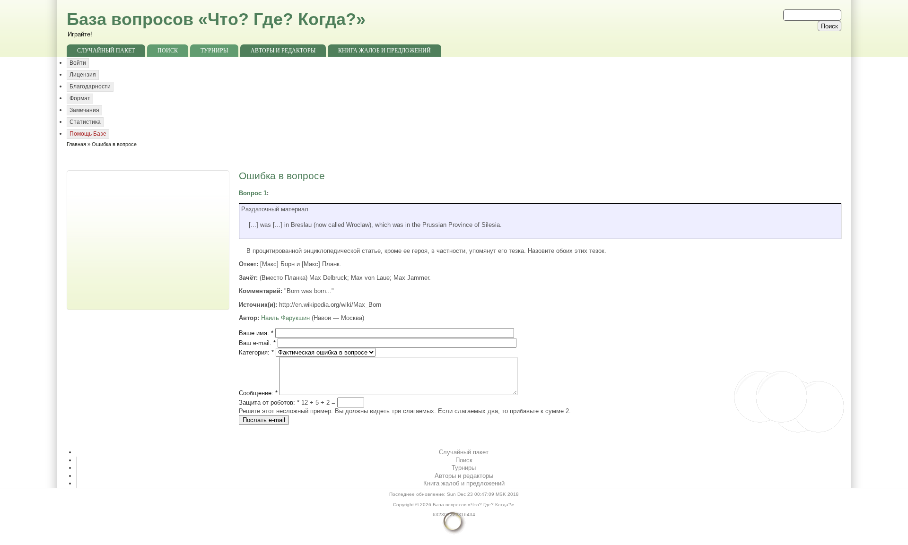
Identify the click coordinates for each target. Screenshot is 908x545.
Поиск (167, 50)
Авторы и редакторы (283, 50)
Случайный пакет (106, 50)
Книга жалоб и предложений (384, 50)
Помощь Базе (88, 133)
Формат (80, 98)
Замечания (84, 110)
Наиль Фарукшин (285, 317)
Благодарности (90, 86)
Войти (78, 63)
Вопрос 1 (253, 193)
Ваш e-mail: (257, 342)
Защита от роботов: (269, 402)
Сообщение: (258, 393)
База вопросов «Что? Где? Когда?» (216, 19)
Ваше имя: (256, 333)
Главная (76, 144)
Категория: (256, 352)
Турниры (214, 50)
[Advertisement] (149, 239)
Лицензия (83, 74)
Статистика (85, 122)
